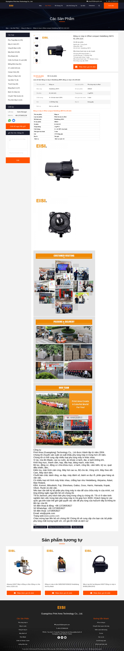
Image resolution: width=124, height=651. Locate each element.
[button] (37, 63)
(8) (13, 80)
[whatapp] (9, 120)
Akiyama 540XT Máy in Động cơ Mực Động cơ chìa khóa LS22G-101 (23, 585)
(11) (14, 92)
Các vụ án (101, 637)
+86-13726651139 (112, 1)
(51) (14, 64)
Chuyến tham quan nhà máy (101, 626)
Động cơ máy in (26, 28)
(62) (13, 56)
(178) (15, 40)
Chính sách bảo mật (101, 644)
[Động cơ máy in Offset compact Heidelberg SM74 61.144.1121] (56, 50)
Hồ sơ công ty (101, 622)
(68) (17, 60)
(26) (13, 84)
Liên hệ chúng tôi (71, 5)
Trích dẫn (111, 5)
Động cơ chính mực (40, 527)
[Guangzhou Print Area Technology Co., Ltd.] (11, 5)
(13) (14, 68)
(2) (15, 96)
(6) (14, 76)
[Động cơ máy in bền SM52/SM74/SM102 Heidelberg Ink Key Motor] (62, 565)
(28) (14, 52)
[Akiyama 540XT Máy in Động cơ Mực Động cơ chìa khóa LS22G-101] (24, 565)
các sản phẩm (14, 28)
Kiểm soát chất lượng (101, 629)
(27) (14, 88)
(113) (15, 100)
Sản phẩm (48, 5)
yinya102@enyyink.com (95, 1)
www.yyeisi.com (51, 516)
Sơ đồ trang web (101, 640)
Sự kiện (83, 5)
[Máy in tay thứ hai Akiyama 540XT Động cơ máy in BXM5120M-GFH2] (100, 565)
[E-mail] (13, 120)
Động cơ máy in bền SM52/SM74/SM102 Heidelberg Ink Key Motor (62, 585)
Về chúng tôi (59, 5)
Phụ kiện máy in (77, 527)
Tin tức (101, 633)
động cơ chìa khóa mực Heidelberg (59, 527)
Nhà (40, 5)
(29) (13, 72)
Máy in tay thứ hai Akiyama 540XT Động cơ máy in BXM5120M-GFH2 (99, 585)
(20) (14, 48)
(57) (13, 44)
